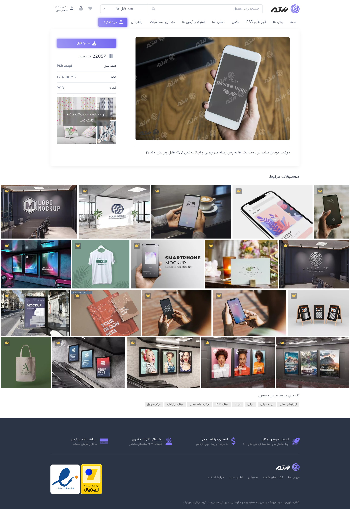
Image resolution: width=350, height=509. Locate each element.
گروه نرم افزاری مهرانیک (195, 503)
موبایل (251, 404)
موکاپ (238, 404)
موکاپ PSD (222, 404)
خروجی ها (294, 478)
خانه (293, 22)
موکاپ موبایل (153, 404)
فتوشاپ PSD (65, 66)
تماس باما (218, 22)
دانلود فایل (83, 43)
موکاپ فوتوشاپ (175, 404)
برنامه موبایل (266, 404)
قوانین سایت (236, 478)
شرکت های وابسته (273, 478)
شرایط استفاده (216, 478)
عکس (235, 22)
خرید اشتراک (110, 22)
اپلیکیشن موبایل (288, 404)
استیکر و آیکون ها (193, 22)
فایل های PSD (256, 22)
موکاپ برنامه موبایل (199, 404)
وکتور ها (278, 22)
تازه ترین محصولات (162, 22)
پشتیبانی (137, 22)
